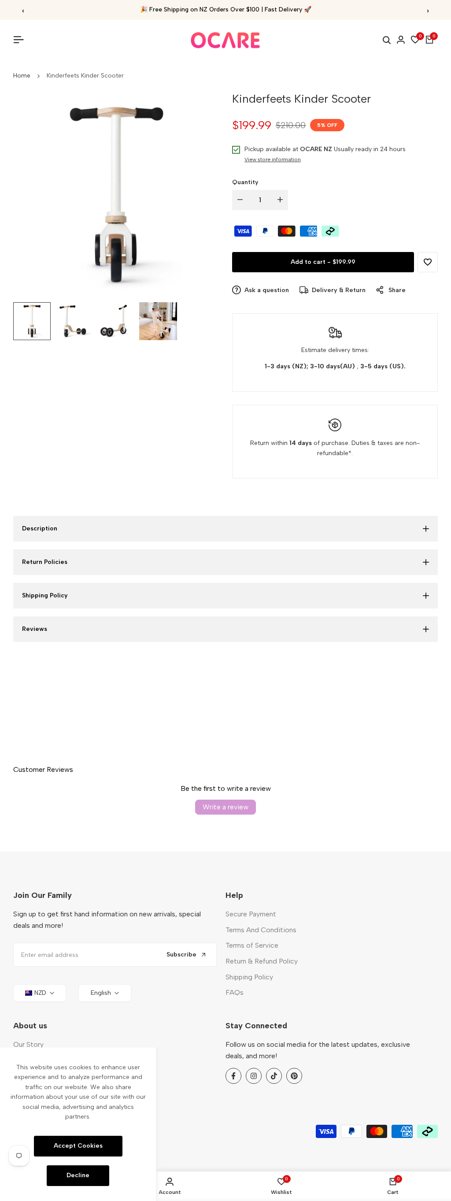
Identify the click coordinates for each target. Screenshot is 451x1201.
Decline (78, 1175)
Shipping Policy (249, 977)
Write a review (225, 807)
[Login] (401, 40)
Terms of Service (252, 945)
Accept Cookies (78, 1145)
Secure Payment (251, 914)
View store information (272, 159)
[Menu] (22, 39)
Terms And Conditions (261, 930)
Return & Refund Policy (262, 961)
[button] (428, 262)
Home (21, 75)
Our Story (28, 1044)
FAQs (235, 992)
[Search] (387, 40)
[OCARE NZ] (225, 40)
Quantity (245, 182)
